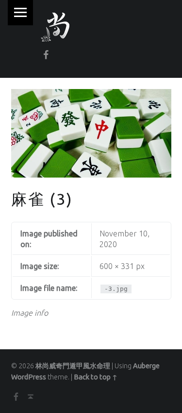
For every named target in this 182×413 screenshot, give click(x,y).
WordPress (28, 377)
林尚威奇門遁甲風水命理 (72, 366)
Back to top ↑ (95, 377)
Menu (20, 12)
